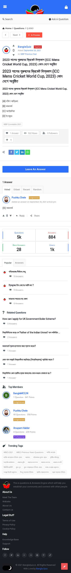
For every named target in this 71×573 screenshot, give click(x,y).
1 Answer (11, 350)
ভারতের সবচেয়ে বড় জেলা (18, 298)
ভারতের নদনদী (57, 462)
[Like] (14, 45)
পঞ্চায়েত (27, 457)
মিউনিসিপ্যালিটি (8, 467)
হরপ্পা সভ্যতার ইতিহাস (58, 472)
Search (9, 19)
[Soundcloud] (30, 555)
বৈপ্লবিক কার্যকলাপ (9, 462)
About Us (7, 505)
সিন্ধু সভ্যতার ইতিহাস (26, 472)
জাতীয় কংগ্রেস (51, 452)
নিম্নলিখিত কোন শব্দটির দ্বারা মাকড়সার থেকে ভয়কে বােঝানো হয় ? (26, 373)
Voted (7, 189)
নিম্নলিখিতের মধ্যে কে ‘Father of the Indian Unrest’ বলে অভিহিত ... (31, 332)
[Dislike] (14, 55)
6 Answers (18, 303)
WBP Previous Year (29, 54)
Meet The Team (9, 497)
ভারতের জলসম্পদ (33, 462)
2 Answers (12, 337)
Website (6, 501)
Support (6, 543)
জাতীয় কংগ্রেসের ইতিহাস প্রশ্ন (13, 457)
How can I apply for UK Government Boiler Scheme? (29, 319)
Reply (21, 215)
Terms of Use (8, 520)
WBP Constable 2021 (12, 124)
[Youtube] (24, 555)
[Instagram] (37, 555)
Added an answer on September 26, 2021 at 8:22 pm (34, 202)
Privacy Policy (8, 524)
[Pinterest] (43, 555)
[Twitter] (11, 555)
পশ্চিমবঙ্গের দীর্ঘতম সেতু (17, 271)
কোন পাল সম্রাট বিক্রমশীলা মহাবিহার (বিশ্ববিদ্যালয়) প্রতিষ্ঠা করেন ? (28, 359)
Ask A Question (60, 19)
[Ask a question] (64, 566)
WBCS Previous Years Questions (29, 452)
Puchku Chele (20, 410)
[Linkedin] (17, 555)
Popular (8, 263)
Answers (19, 263)
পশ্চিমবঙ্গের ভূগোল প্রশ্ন (40, 457)
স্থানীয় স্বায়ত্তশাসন (43, 472)
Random (37, 189)
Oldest (17, 189)
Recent (26, 189)
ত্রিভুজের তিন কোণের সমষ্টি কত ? (21, 285)
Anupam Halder (21, 428)
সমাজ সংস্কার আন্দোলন (52, 467)
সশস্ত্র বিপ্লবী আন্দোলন (10, 472)
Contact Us (7, 510)
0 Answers (12, 323)
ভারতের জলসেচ (45, 462)
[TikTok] (50, 555)
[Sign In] (66, 7)
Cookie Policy (8, 529)
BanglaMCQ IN (20, 393)
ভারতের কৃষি (21, 462)
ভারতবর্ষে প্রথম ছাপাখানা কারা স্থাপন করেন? (19, 346)
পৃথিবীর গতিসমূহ (54, 457)
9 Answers (18, 276)
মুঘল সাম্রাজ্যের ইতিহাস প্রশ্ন (33, 467)
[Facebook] (4, 555)
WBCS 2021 (8, 452)
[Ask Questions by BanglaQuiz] (36, 7)
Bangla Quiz (42, 568)
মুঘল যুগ (18, 467)
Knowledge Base (10, 539)
